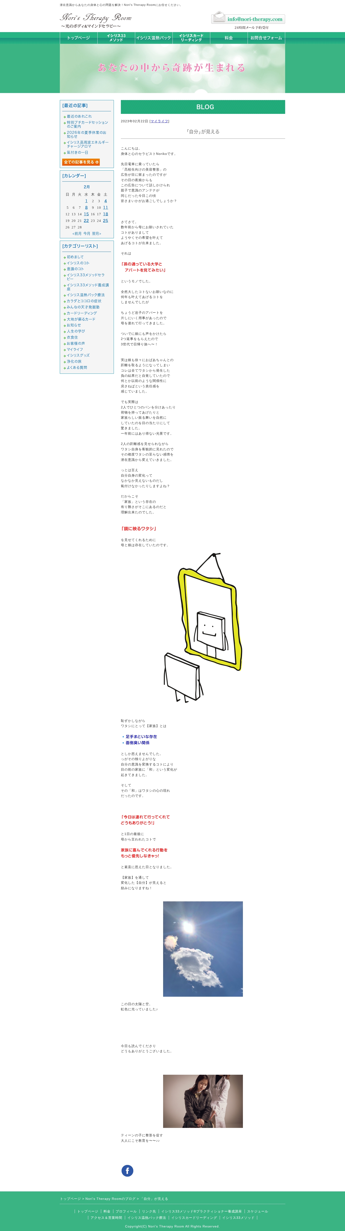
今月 (87, 233)
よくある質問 (77, 367)
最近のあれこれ (79, 116)
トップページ (78, 38)
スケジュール (257, 1211)
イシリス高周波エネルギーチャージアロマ (88, 144)
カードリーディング (82, 313)
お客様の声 (76, 343)
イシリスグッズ (78, 355)
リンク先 (149, 1211)
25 (105, 220)
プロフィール (126, 1211)
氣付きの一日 (77, 152)
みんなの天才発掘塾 (83, 307)
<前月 (77, 233)
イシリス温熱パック (153, 38)
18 (105, 214)
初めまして (75, 257)
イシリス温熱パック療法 (86, 295)
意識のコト (75, 269)
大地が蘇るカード (81, 319)
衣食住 (72, 337)
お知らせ (74, 325)
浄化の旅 (74, 361)
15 (86, 214)
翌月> (96, 233)
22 (86, 220)
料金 (229, 38)
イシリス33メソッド (238, 1218)
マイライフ (159, 121)
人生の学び (76, 331)
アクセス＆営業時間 (106, 1218)
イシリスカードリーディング (194, 1218)
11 (105, 207)
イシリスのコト (78, 263)
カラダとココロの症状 (84, 301)
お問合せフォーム (266, 38)
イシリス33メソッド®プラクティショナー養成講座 (201, 1211)
